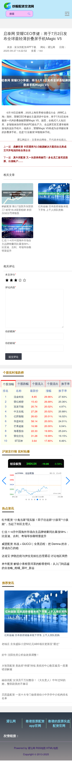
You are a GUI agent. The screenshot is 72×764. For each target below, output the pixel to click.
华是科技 (19, 421)
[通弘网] (19, 6)
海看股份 (19, 431)
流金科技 (19, 396)
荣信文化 (19, 436)
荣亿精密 (19, 401)
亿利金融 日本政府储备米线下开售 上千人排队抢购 (32, 635)
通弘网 (11, 721)
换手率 (65, 384)
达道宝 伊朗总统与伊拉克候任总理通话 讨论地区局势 (34, 556)
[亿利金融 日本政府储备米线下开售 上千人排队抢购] (54, 193)
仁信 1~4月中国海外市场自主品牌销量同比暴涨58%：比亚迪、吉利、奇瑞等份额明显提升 (35, 534)
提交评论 (13, 356)
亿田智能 (19, 416)
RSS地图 (41, 748)
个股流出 (52, 384)
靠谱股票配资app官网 (35, 723)
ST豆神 (19, 440)
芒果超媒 (19, 426)
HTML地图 (52, 748)
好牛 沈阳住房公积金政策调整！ (20, 654)
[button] (4, 481)
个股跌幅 (23, 384)
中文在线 (19, 411)
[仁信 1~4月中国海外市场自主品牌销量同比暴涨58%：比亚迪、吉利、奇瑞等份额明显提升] (17, 227)
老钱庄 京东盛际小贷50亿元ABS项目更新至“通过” (30, 644)
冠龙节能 (19, 406)
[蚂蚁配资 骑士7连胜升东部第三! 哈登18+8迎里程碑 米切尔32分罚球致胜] (17, 193)
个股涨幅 (8, 384)
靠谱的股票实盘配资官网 (59, 723)
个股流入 (37, 384)
